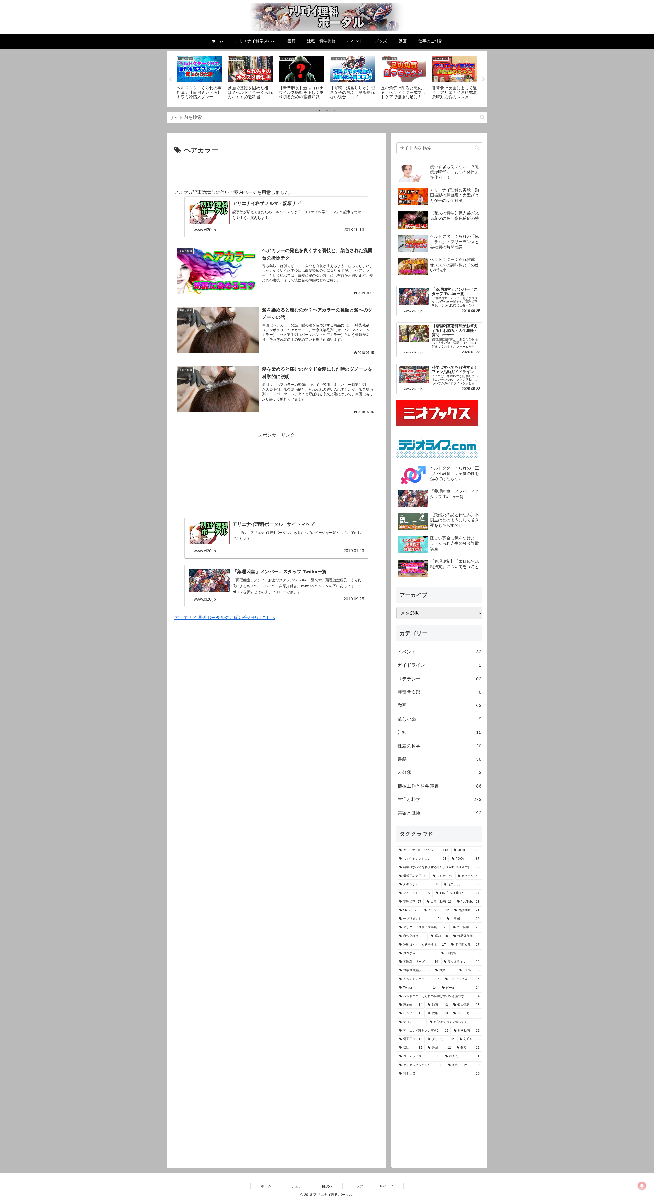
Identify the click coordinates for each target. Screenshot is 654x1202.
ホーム (266, 1186)
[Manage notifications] (642, 1186)
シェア (296, 1186)
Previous (170, 79)
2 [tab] (327, 110)
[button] (482, 117)
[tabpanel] (199, 78)
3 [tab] (334, 110)
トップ (358, 1186)
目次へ (327, 1186)
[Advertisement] (276, 170)
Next (483, 79)
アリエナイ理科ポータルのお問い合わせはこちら (224, 617)
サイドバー (388, 1186)
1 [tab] (319, 110)
